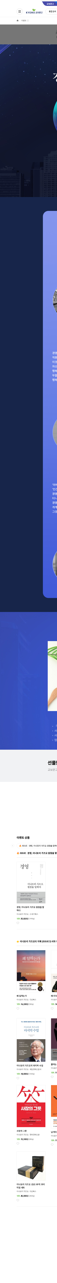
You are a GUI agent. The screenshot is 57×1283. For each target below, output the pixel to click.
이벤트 (23, 21)
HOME (18, 20)
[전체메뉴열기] (20, 11)
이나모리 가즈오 (22, 914)
